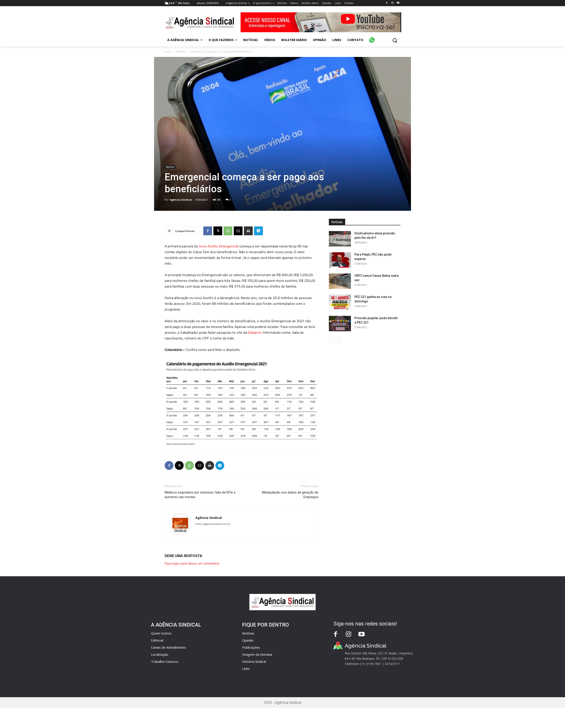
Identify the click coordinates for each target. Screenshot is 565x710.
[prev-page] (331, 340)
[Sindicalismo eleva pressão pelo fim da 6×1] (340, 239)
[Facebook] (386, 3)
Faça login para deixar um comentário (192, 563)
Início (168, 51)
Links (246, 668)
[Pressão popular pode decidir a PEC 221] (340, 323)
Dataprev (255, 332)
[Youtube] (398, 3)
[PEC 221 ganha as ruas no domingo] (340, 302)
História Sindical (254, 661)
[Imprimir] (248, 230)
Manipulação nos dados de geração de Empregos (290, 494)
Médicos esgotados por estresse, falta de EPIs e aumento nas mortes (200, 494)
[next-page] (338, 340)
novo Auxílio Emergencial (218, 246)
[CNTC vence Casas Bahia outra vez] (340, 281)
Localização (159, 654)
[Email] (238, 230)
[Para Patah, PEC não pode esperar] (340, 260)
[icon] (372, 37)
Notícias (180, 51)
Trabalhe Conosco (164, 661)
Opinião (248, 640)
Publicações (251, 647)
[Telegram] (258, 230)
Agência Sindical (181, 199)
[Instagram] (392, 3)
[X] (217, 230)
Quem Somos (161, 633)
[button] (395, 40)
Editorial (157, 640)
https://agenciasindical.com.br (212, 523)
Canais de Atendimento (168, 647)
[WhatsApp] (228, 230)
